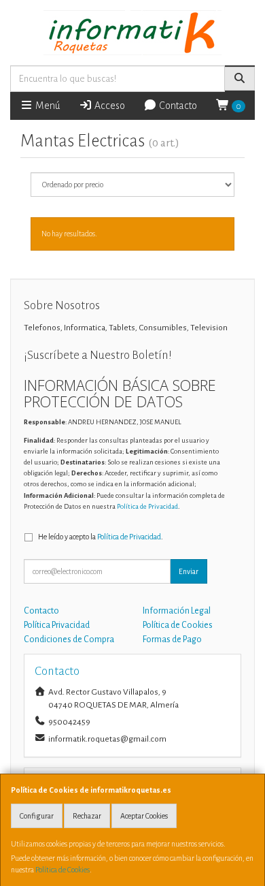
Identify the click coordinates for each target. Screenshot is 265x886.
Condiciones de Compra (69, 639)
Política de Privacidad (147, 506)
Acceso (108, 105)
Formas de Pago (172, 639)
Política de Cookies (62, 870)
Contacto (177, 105)
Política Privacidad (57, 625)
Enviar (188, 571)
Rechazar (87, 816)
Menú (46, 105)
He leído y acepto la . (100, 537)
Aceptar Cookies (144, 816)
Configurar (37, 816)
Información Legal (177, 611)
